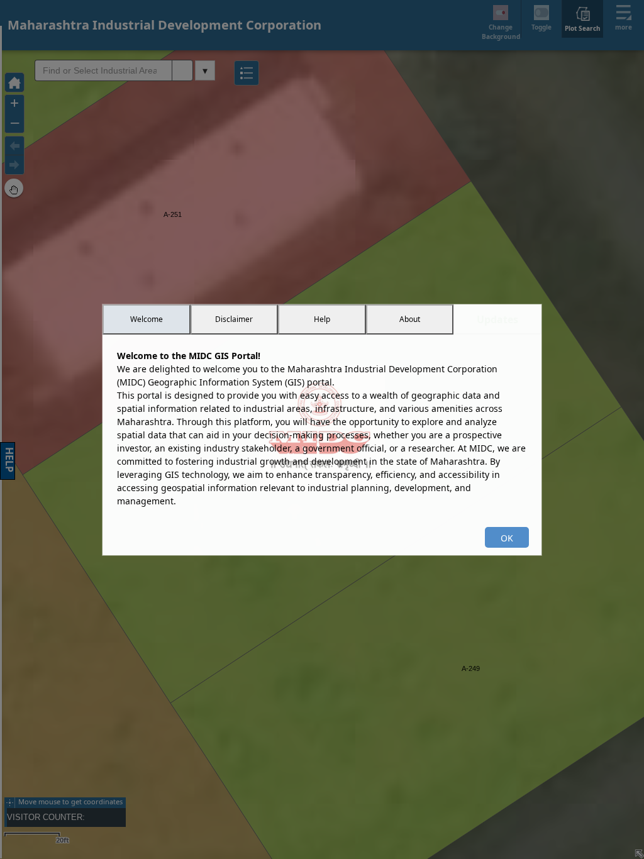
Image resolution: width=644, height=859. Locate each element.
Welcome (146, 319)
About (409, 319)
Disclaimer (234, 319)
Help (322, 319)
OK (507, 538)
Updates (497, 319)
